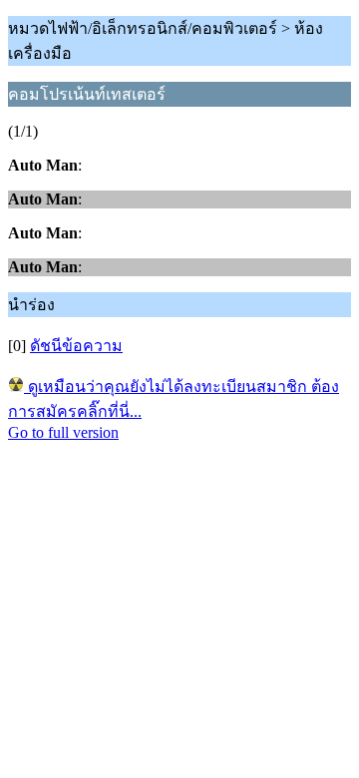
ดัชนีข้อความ (76, 345)
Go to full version (63, 432)
